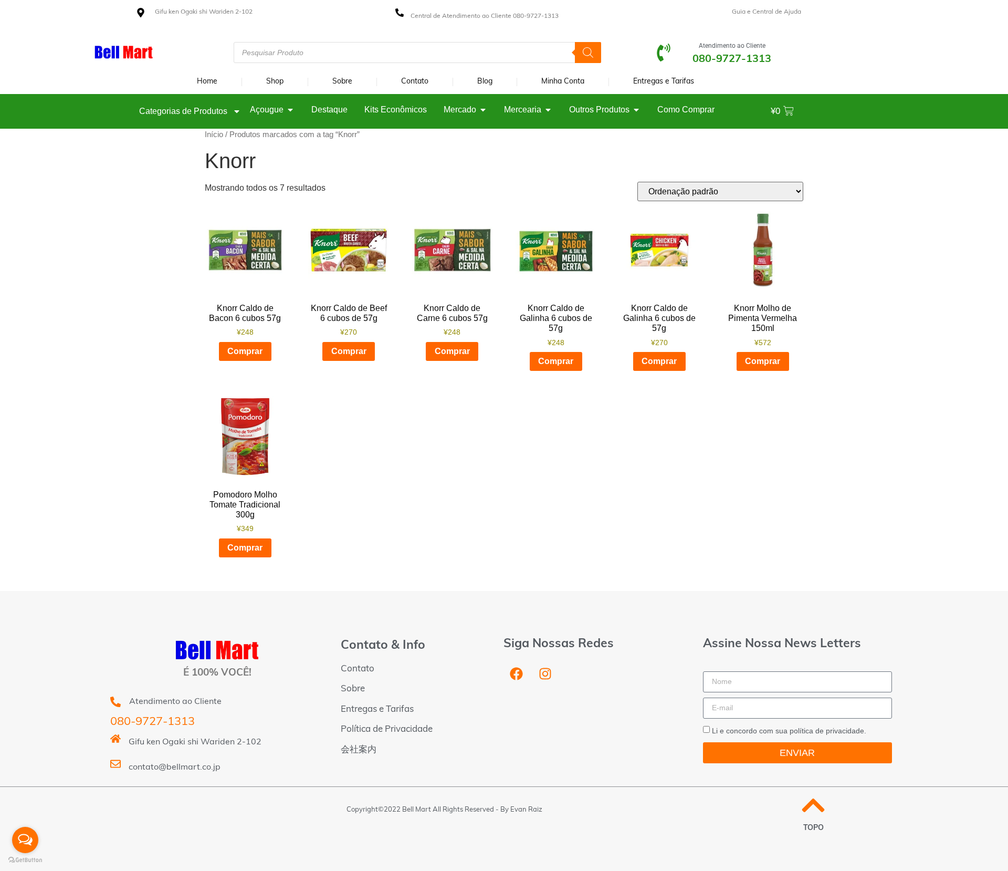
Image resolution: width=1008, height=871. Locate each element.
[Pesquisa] (588, 52)
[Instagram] (545, 674)
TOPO (813, 828)
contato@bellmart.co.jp (174, 767)
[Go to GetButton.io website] (25, 860)
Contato (414, 82)
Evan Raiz (526, 809)
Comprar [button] (244, 351)
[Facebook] (516, 674)
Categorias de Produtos (183, 111)
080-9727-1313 (152, 722)
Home (207, 82)
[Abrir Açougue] (290, 109)
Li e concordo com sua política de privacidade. (789, 730)
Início (214, 134)
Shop (275, 82)
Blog (484, 82)
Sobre (342, 82)
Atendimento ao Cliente (732, 45)
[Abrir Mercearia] (548, 109)
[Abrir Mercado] (483, 109)
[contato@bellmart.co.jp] (115, 764)
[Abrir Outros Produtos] (636, 109)
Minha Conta (562, 82)
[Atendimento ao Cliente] (664, 52)
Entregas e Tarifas (663, 82)
